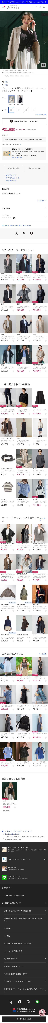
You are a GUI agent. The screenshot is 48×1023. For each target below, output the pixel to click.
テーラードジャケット (12, 834)
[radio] (11, 100)
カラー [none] (4, 98)
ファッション (17, 831)
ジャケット (28, 831)
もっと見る (40, 201)
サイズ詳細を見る (40, 114)
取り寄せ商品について (12, 178)
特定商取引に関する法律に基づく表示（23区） (16, 225)
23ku (8, 831)
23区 (6, 82)
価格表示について (11, 175)
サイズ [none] (4, 110)
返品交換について (11, 180)
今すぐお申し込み (17, 157)
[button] (24, 42)
